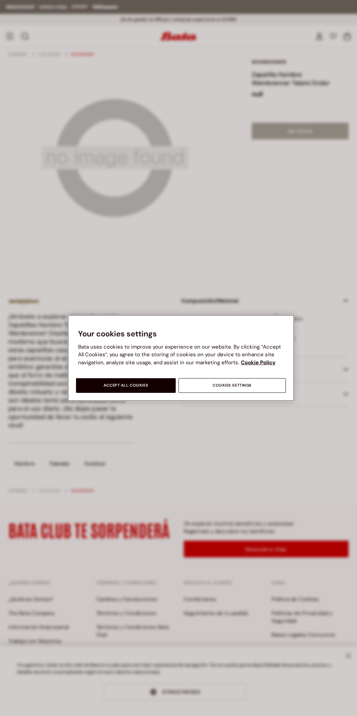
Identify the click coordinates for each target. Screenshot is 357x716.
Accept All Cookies (126, 385)
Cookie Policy (258, 362)
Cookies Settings (232, 385)
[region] (181, 358)
